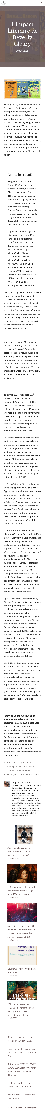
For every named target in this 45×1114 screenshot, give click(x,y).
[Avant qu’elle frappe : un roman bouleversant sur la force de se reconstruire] (23, 842)
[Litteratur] (3, 3)
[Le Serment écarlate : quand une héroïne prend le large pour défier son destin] (23, 881)
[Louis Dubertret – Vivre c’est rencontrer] (23, 962)
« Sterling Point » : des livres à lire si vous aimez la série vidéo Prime (22, 1052)
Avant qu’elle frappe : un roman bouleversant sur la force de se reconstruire (20, 851)
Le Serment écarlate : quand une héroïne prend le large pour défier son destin (21, 891)
